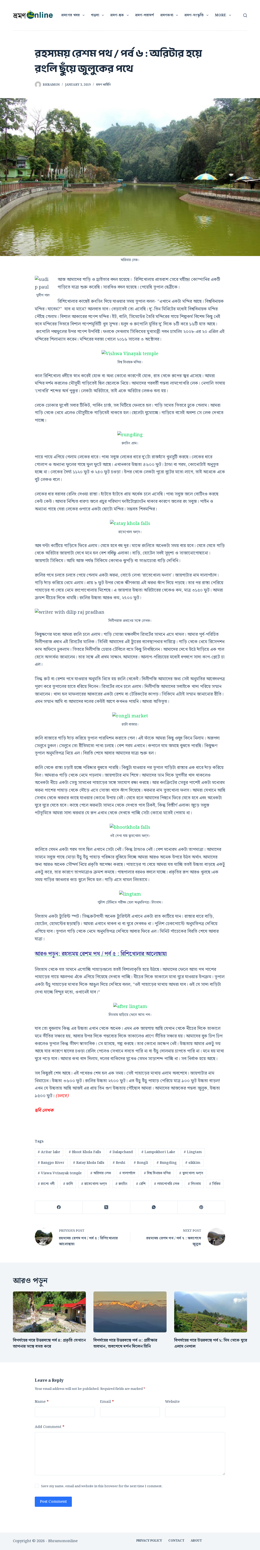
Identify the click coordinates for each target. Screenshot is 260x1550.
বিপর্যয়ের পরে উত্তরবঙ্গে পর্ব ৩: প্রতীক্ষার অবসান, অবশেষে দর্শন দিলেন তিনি (125, 1343)
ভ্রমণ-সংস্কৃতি (194, 15)
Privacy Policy (149, 1541)
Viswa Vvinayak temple (60, 1173)
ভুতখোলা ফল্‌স (191, 1173)
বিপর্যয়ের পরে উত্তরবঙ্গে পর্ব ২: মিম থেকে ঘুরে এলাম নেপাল (210, 1343)
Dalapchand (121, 1152)
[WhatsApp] (154, 1207)
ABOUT (196, 1541)
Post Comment (53, 1502)
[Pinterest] (201, 1207)
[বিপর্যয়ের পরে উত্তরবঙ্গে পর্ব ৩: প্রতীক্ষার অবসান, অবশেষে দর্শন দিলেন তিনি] (129, 1312)
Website (172, 1402)
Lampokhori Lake (158, 1152)
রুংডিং (121, 1184)
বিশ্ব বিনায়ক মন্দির (157, 1173)
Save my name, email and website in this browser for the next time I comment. (101, 1486)
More (220, 15)
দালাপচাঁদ (127, 1173)
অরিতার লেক (100, 1173)
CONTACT (176, 1541)
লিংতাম (194, 1184)
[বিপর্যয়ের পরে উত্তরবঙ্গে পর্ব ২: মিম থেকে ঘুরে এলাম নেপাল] (210, 1312)
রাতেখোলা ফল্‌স (94, 1184)
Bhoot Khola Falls (85, 1152)
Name (41, 1402)
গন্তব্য (95, 15)
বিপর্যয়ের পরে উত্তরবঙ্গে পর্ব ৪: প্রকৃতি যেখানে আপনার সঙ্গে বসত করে (49, 1343)
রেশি (140, 1184)
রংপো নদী (46, 1184)
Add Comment (49, 1427)
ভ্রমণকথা (166, 15)
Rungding (167, 1163)
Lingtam (193, 1152)
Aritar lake (49, 1152)
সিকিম (214, 1184)
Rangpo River (51, 1163)
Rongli (141, 1163)
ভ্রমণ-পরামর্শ (144, 15)
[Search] (245, 15)
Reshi (119, 1163)
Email (107, 1402)
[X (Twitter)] (106, 1207)
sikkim (192, 1163)
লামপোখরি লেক (166, 1184)
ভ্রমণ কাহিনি (103, 84)
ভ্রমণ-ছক (117, 15)
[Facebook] (59, 1207)
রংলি (68, 1184)
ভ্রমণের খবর (70, 15)
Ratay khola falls (88, 1163)
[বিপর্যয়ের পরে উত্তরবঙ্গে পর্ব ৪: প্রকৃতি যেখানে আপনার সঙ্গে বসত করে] (49, 1312)
